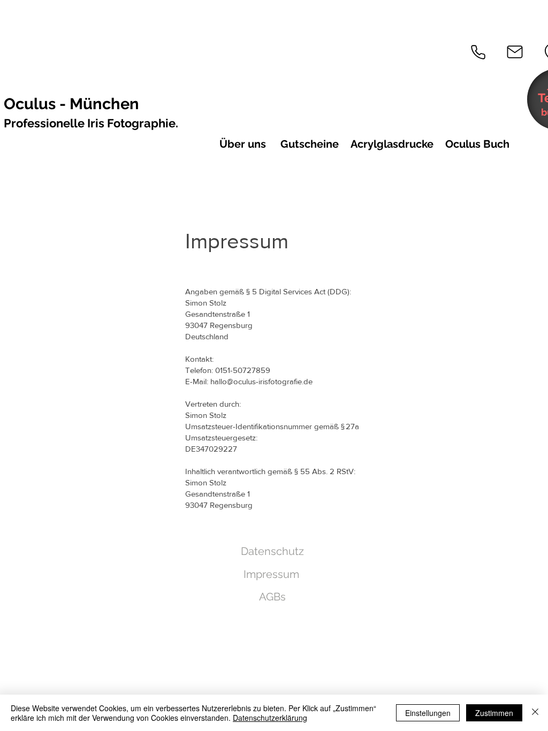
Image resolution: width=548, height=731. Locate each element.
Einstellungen (428, 712)
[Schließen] (535, 712)
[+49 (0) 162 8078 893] (478, 52)
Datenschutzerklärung (270, 717)
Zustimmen (494, 712)
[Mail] (515, 52)
